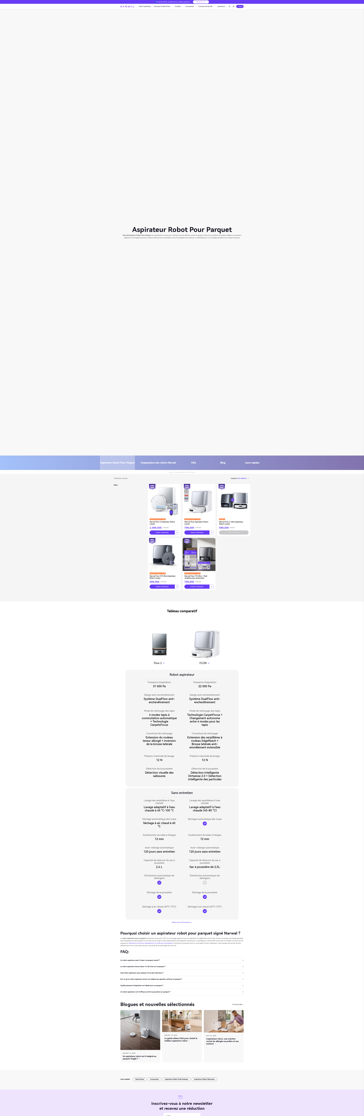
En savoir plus (237, 1004)
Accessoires (154, 1079)
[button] (120, 1)
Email (180, 1096)
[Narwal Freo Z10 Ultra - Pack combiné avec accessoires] (199, 554)
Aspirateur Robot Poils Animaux (176, 1079)
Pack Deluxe (139, 1079)
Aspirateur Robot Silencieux (204, 1079)
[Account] (233, 6)
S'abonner (169, 1106)
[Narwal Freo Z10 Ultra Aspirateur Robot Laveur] (164, 554)
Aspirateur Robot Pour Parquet (185, 472)
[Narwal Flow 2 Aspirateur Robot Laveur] (164, 500)
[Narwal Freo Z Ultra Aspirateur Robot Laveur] (233, 500)
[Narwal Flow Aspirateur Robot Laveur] (199, 500)
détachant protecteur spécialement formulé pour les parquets (151, 943)
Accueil (171, 472)
